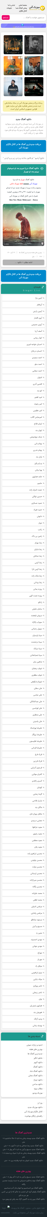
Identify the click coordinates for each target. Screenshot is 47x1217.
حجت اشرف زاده (35, 489)
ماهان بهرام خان (36, 813)
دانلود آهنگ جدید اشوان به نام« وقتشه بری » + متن (23, 1160)
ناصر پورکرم (37, 985)
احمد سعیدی (37, 357)
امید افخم (38, 397)
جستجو (5, 17)
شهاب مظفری (37, 675)
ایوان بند (38, 430)
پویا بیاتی (38, 470)
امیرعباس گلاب (36, 417)
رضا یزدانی (38, 582)
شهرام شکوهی (36, 681)
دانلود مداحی (37, 1084)
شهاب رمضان (37, 668)
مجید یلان (38, 847)
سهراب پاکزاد (37, 622)
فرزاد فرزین (37, 761)
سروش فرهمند (36, 615)
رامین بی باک (37, 536)
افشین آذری (37, 384)
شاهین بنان (37, 661)
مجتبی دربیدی (36, 820)
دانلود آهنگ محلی (35, 1075)
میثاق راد (38, 966)
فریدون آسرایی (36, 767)
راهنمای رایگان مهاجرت (33, 1116)
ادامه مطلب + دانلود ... (23, 262)
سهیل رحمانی (36, 628)
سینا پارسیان (37, 635)
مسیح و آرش (37, 926)
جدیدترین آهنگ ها (25, 252)
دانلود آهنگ (37, 1066)
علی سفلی (38, 688)
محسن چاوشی (36, 860)
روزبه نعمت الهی (35, 595)
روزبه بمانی (37, 589)
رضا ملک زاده (37, 575)
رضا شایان (38, 549)
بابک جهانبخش (36, 436)
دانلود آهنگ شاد (36, 1071)
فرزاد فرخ (38, 754)
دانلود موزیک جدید (35, 1107)
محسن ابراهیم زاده (35, 853)
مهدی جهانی (37, 946)
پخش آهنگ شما (21, 8)
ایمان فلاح (38, 423)
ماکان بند (38, 807)
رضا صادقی (37, 556)
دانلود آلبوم (38, 1062)
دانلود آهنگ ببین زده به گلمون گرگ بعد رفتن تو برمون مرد (23, 1199)
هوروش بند (37, 1012)
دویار (40, 522)
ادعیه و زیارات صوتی (34, 1045)
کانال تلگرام (23, 11)
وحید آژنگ (38, 1018)
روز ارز (39, 1102)
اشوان (39, 377)
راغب (40, 529)
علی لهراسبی (37, 708)
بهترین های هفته (36, 252)
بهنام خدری (37, 450)
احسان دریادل (36, 350)
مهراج (40, 952)
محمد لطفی (37, 899)
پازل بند (39, 456)
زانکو (40, 602)
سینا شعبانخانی (36, 655)
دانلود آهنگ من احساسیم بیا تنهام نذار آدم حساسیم (23, 1188)
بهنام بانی (38, 443)
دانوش (39, 516)
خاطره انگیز (38, 1058)
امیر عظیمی (37, 410)
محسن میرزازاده (36, 880)
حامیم (39, 483)
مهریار (39, 959)
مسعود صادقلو (36, 919)
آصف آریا (38, 331)
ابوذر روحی (38, 337)
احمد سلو (38, 364)
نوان (40, 999)
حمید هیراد (38, 509)
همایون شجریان (36, 1005)
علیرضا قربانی (36, 747)
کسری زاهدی (37, 780)
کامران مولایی (37, 774)
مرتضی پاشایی (36, 913)
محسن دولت (37, 866)
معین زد (39, 932)
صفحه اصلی (23, 5)
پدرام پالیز (38, 463)
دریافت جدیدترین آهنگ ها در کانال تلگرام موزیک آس (23, 146)
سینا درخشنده (36, 641)
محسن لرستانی (36, 873)
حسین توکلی (37, 496)
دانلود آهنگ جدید (23, 119)
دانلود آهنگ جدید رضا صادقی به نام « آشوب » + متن (23, 1145)
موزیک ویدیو (37, 1093)
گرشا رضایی (37, 794)
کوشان (39, 787)
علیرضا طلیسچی (35, 741)
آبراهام (39, 304)
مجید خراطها (37, 827)
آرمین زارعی (37, 311)
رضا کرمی (38, 562)
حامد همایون (37, 476)
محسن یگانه (37, 886)
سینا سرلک (38, 648)
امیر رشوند (38, 403)
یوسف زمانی (37, 1025)
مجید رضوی (37, 833)
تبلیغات (9, 8)
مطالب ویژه (38, 1088)
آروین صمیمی (36, 324)
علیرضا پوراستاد (36, 727)
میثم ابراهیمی (36, 972)
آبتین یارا (38, 298)
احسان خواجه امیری (34, 344)
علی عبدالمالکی (36, 701)
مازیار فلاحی (37, 800)
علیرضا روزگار (37, 734)
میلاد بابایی (37, 979)
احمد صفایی (37, 370)
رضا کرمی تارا (37, 569)
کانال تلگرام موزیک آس (33, 1111)
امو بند (39, 390)
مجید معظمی (37, 840)
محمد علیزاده (37, 893)
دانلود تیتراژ (38, 1079)
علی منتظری (37, 714)
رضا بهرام (38, 542)
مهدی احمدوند (36, 939)
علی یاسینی (37, 721)
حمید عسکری (36, 503)
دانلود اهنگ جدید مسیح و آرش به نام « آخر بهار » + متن (23, 1149)
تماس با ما (11, 5)
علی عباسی (37, 694)
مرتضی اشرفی (36, 906)
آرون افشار (38, 317)
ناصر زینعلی (37, 992)
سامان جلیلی (37, 608)
